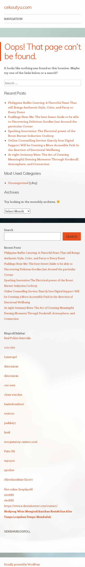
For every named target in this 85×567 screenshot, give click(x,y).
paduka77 (10, 423)
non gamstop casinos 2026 (20, 442)
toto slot (9, 347)
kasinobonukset (14, 404)
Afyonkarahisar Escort (18, 479)
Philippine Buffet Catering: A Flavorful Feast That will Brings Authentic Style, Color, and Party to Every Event (42, 107)
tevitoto (9, 413)
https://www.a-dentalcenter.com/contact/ (31, 506)
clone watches (13, 394)
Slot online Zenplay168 (18, 489)
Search (8, 230)
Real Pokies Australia (17, 338)
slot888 (9, 495)
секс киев (9, 385)
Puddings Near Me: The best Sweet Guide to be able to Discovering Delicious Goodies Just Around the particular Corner (43, 121)
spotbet (9, 470)
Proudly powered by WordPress (22, 564)
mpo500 (9, 460)
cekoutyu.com (17, 7)
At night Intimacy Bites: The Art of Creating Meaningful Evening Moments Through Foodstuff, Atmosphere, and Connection (43, 159)
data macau (11, 366)
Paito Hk (9, 451)
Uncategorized (18, 183)
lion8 (7, 432)
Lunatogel (10, 357)
